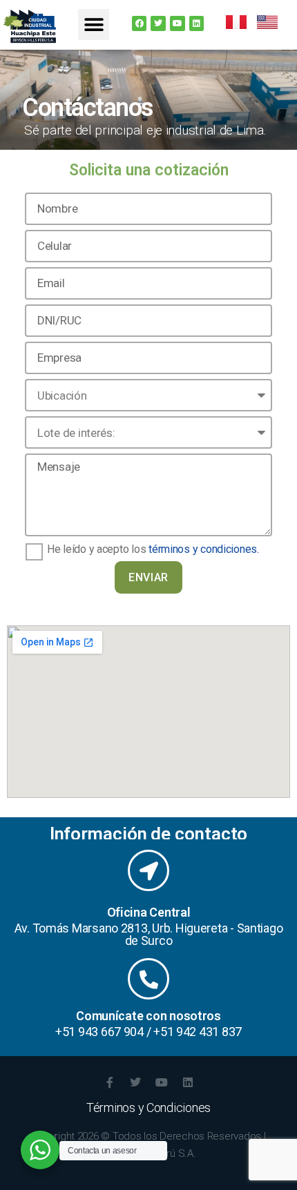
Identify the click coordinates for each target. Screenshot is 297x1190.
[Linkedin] (196, 23)
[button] (93, 24)
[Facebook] (139, 23)
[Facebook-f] (109, 1082)
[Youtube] (177, 23)
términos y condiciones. (203, 549)
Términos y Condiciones (148, 1107)
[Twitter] (158, 23)
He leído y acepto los (153, 549)
